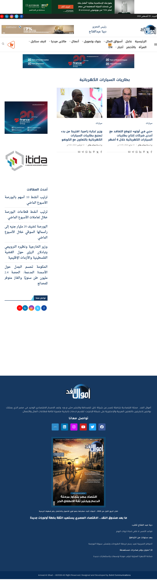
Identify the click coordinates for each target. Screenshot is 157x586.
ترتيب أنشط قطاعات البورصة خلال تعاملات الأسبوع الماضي (26, 221)
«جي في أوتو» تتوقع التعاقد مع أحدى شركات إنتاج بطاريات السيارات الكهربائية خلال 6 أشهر (130, 142)
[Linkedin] (7, 16)
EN (110, 54)
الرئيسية (140, 48)
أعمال (75, 48)
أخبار (120, 54)
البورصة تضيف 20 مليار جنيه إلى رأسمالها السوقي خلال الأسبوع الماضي (26, 239)
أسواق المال (114, 48)
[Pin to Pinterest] (144, 159)
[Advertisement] (78, 353)
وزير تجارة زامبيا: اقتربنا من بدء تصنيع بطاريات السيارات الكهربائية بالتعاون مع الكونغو (81, 142)
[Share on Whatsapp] (137, 159)
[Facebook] (21, 16)
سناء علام (142, 152)
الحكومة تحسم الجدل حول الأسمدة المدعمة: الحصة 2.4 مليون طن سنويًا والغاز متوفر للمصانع (26, 282)
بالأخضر (131, 54)
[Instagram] (11, 16)
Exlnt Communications (119, 582)
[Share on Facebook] (151, 159)
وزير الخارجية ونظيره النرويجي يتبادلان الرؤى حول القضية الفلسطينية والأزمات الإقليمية (26, 259)
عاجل (128, 48)
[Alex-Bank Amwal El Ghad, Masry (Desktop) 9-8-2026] (78, 3)
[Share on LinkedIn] (140, 159)
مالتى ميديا (58, 48)
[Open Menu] (155, 51)
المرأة (142, 54)
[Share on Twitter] (148, 159)
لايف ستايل (38, 48)
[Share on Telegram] (133, 159)
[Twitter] (16, 16)
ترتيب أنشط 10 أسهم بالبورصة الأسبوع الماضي (26, 207)
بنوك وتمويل (92, 48)
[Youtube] (2, 16)
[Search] (3, 52)
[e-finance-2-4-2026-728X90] (78, 64)
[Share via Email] (129, 159)
